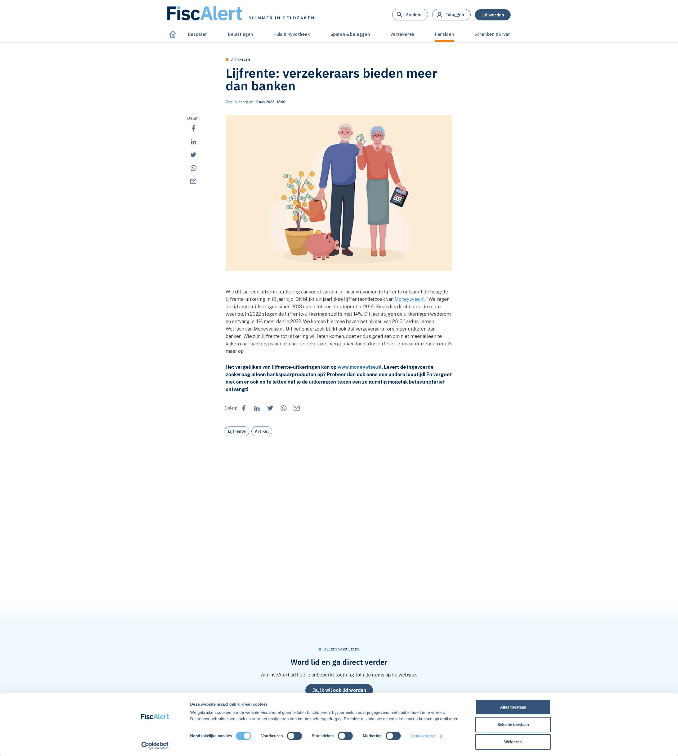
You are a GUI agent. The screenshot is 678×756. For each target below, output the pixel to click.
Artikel (262, 431)
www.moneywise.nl (360, 367)
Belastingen (240, 34)
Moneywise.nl (410, 299)
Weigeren (513, 742)
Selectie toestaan (513, 724)
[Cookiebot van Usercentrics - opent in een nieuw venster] (155, 746)
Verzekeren (402, 34)
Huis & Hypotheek (292, 34)
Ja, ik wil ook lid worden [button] (339, 690)
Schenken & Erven (492, 34)
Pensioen (444, 34)
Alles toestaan (513, 707)
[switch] (294, 736)
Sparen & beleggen (350, 34)
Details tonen (423, 736)
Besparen (198, 34)
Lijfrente (237, 431)
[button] (410, 14)
